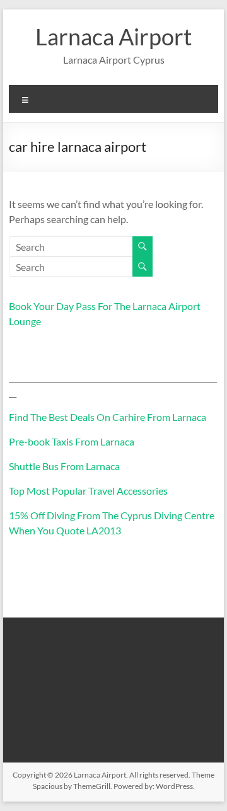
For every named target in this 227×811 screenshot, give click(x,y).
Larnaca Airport (113, 36)
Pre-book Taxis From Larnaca (71, 441)
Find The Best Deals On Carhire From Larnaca (107, 417)
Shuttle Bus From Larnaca (64, 466)
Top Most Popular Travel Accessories (88, 491)
